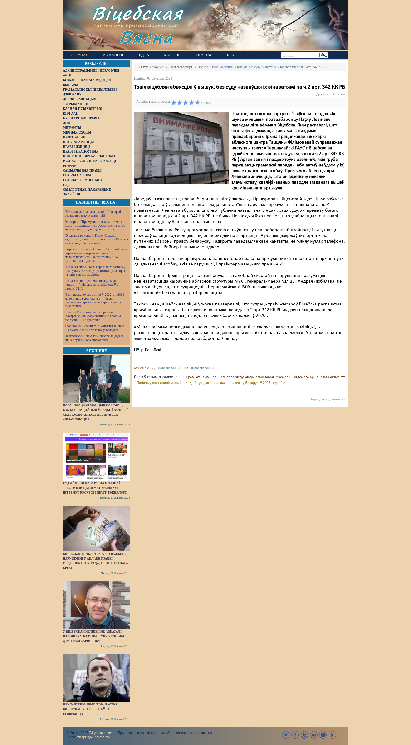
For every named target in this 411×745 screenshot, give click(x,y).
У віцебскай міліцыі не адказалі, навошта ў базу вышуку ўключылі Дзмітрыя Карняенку (95, 636)
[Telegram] (286, 735)
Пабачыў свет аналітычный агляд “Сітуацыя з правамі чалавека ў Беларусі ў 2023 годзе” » (211, 383)
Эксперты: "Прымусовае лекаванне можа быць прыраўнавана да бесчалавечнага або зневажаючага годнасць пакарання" (95, 225)
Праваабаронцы (168, 368)
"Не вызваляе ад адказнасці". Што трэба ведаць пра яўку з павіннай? (93, 213)
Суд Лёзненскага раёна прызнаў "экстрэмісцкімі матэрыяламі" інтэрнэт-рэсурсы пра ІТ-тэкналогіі (95, 487)
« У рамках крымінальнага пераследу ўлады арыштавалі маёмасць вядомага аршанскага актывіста (264, 377)
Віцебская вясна (102, 733)
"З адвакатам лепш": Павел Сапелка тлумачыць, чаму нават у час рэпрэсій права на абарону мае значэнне (96, 239)
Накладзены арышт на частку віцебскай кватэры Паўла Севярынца (90, 709)
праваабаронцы (202, 368)
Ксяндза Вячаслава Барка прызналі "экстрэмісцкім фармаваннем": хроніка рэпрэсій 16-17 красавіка (93, 316)
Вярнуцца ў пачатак (327, 399)
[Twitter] (304, 735)
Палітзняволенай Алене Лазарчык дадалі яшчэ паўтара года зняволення (94, 338)
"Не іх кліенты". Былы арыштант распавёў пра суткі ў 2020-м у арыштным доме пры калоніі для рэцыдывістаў (95, 270)
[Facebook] (295, 735)
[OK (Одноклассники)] (332, 735)
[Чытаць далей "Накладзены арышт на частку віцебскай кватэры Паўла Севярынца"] (96, 678)
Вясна (146, 36)
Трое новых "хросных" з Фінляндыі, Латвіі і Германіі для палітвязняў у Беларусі (96, 328)
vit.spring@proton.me (93, 737)
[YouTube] (323, 735)
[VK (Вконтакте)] (314, 735)
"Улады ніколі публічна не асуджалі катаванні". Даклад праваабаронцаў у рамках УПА (91, 284)
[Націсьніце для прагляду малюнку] (181, 148)
